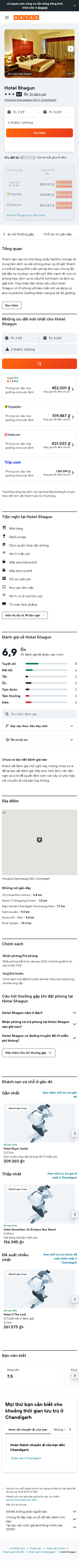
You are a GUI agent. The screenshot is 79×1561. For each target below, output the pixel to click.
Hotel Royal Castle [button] (16, 1148)
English (43, 7)
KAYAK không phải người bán (26, 1511)
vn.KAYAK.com (17, 1548)
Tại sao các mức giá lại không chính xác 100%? (34, 1527)
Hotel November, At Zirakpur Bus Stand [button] (30, 1229)
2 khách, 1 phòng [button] (20, 122)
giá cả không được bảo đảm (21, 1499)
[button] (74, 5)
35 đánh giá (37, 94)
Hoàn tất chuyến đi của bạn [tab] (28, 1429)
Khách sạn (35, 1548)
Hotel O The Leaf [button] (15, 1314)
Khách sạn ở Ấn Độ (13, 1551)
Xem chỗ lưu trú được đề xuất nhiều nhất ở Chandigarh (60, 1258)
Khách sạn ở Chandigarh (26, 1458)
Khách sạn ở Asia (55, 1548)
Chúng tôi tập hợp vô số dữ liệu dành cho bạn (35, 1519)
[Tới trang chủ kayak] (26, 17)
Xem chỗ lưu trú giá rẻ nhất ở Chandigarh (62, 1175)
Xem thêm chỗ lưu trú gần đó (60, 1094)
